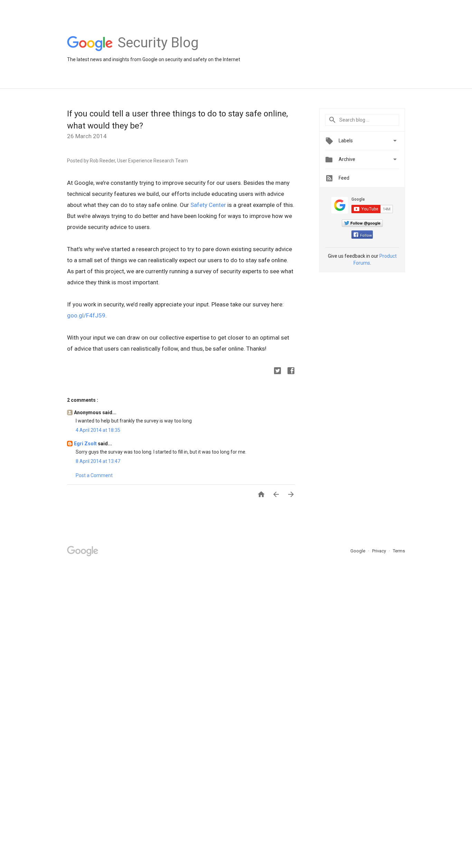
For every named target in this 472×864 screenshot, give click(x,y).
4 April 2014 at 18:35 (98, 430)
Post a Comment (94, 475)
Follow (366, 235)
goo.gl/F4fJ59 (86, 315)
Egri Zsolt (86, 443)
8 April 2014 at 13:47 (98, 461)
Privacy (379, 550)
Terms (399, 550)
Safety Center (208, 204)
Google (358, 550)
